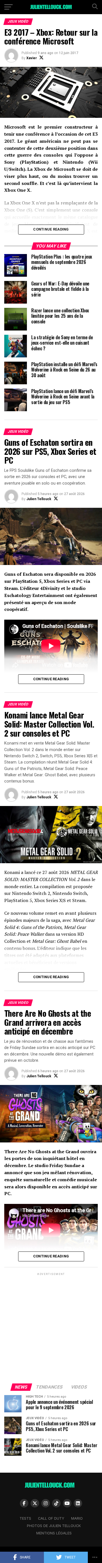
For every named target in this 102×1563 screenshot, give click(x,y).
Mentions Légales (54, 1533)
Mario (77, 1518)
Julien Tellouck (38, 499)
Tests (25, 1518)
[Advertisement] (51, 1328)
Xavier (31, 58)
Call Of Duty (51, 1518)
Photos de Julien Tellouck (54, 1526)
